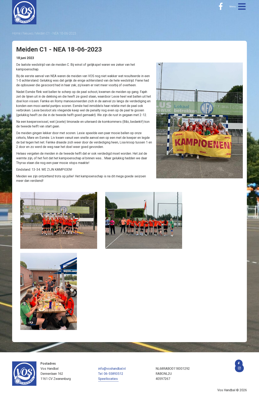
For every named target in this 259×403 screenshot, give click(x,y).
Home (16, 33)
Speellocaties (108, 379)
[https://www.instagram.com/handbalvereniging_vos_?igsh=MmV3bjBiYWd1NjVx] (239, 368)
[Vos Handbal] (24, 12)
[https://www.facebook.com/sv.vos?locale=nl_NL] (221, 6)
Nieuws (28, 33)
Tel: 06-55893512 (110, 374)
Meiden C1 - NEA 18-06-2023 (55, 33)
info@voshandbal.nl (112, 369)
